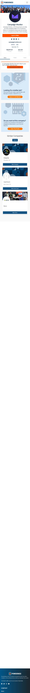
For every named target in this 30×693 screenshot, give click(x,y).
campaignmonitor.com (15, 42)
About (2, 691)
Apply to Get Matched (15, 96)
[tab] (7, 2)
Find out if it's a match (15, 67)
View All (15, 140)
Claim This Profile (15, 128)
